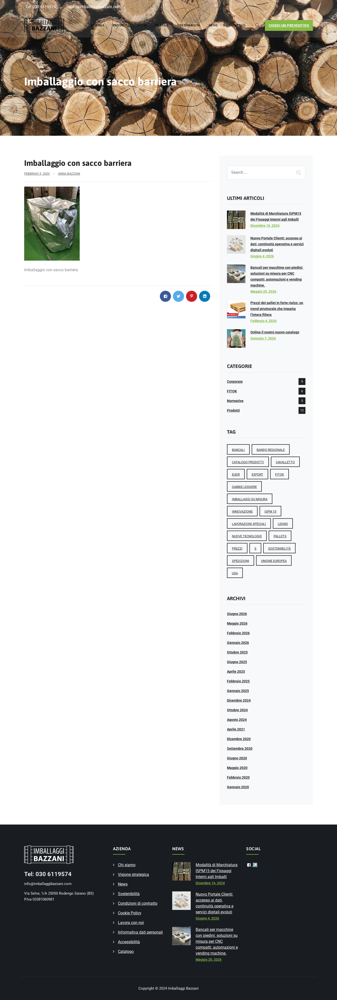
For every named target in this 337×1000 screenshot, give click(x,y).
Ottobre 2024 (237, 710)
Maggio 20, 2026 (263, 291)
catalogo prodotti (248, 462)
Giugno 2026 (237, 614)
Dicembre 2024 (239, 700)
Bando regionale (271, 450)
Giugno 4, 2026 (262, 256)
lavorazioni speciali (249, 524)
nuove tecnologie (247, 536)
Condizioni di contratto (137, 903)
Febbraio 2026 (238, 633)
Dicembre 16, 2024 (265, 226)
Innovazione (242, 511)
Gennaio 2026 (238, 643)
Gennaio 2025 (238, 691)
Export (257, 474)
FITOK (142, 25)
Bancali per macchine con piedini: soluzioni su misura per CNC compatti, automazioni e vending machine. (217, 941)
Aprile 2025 (236, 671)
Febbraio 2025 (238, 681)
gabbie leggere (244, 487)
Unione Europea (274, 561)
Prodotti (121, 25)
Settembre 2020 (239, 748)
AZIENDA (98, 25)
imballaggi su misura (249, 499)
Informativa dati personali (140, 932)
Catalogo (126, 951)
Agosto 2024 (237, 720)
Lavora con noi (131, 922)
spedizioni (240, 561)
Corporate (235, 382)
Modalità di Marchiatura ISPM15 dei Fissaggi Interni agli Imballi (217, 871)
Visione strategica (133, 874)
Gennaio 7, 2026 (263, 338)
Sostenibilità (188, 25)
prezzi (237, 548)
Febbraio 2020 (238, 777)
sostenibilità (279, 548)
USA (235, 573)
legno (283, 524)
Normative (235, 401)
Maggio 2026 (237, 623)
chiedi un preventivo (289, 25)
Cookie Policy (129, 913)
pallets (280, 536)
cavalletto (285, 462)
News (213, 25)
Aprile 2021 (236, 729)
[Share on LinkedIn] (204, 296)
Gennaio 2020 (238, 787)
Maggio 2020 (237, 768)
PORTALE (162, 25)
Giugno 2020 (237, 758)
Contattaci (235, 25)
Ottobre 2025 (237, 652)
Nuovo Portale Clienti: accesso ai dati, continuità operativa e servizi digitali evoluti (277, 244)
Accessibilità (129, 942)
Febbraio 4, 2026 (263, 321)
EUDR (236, 474)
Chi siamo (126, 865)
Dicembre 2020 (239, 739)
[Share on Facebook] (165, 296)
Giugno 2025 (237, 662)
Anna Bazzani (69, 173)
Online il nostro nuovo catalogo (274, 332)
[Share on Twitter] (178, 296)
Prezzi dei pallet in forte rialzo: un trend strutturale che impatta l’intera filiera (276, 309)
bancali (238, 450)
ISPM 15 (270, 511)
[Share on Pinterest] (191, 296)
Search (299, 172)
